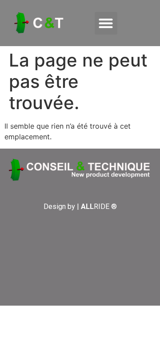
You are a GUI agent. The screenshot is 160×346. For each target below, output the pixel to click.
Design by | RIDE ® (80, 206)
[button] (106, 23)
